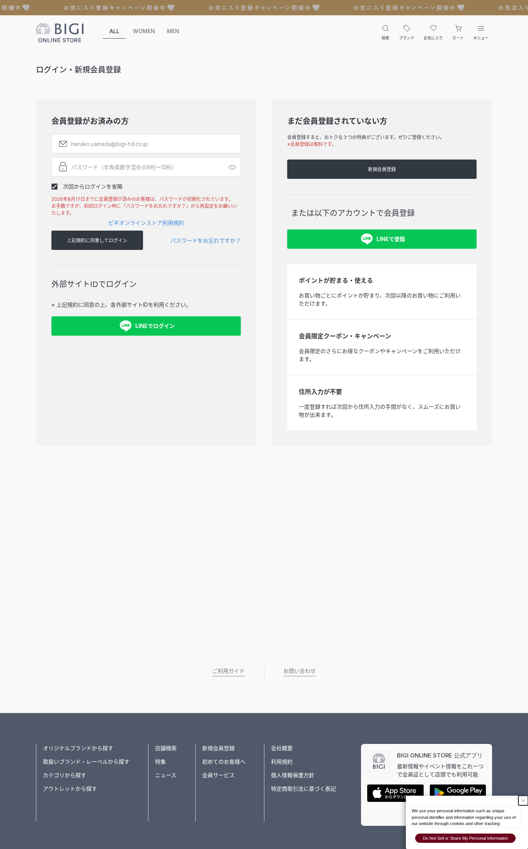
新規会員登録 (382, 169)
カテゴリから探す (64, 775)
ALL (114, 31)
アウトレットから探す (70, 788)
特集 (160, 761)
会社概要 (282, 748)
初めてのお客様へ (223, 761)
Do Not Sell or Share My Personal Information (465, 838)
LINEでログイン (155, 326)
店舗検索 (166, 748)
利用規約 (282, 761)
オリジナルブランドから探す (78, 748)
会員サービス (218, 775)
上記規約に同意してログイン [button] (97, 240)
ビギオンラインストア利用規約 (146, 222)
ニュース (165, 775)
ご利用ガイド (228, 670)
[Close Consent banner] (523, 800)
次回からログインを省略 (93, 186)
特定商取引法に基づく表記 (303, 788)
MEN (173, 31)
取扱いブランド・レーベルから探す (86, 761)
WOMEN (144, 31)
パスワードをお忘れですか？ (205, 240)
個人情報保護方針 (292, 775)
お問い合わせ (299, 670)
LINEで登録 (390, 239)
